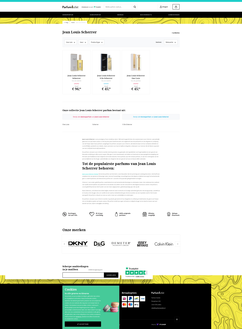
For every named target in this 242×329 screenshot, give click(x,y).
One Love (65, 124)
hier (100, 310)
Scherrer (95, 124)
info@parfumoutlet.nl (158, 308)
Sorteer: (159, 42)
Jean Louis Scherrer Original (90, 174)
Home (72, 22)
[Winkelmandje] (176, 6)
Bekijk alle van (91, 117)
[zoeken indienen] (134, 6)
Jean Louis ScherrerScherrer (77, 76)
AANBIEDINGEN (174, 15)
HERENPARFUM (67, 15)
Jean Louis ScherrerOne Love (136, 76)
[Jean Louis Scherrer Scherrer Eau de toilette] (76, 62)
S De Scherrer (127, 124)
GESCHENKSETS (146, 15)
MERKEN (120, 15)
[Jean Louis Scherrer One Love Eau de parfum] (136, 62)
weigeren (78, 316)
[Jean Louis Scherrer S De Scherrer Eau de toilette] (106, 62)
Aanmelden (111, 275)
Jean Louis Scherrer (81, 22)
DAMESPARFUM (95, 15)
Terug (66, 22)
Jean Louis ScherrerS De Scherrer (106, 76)
